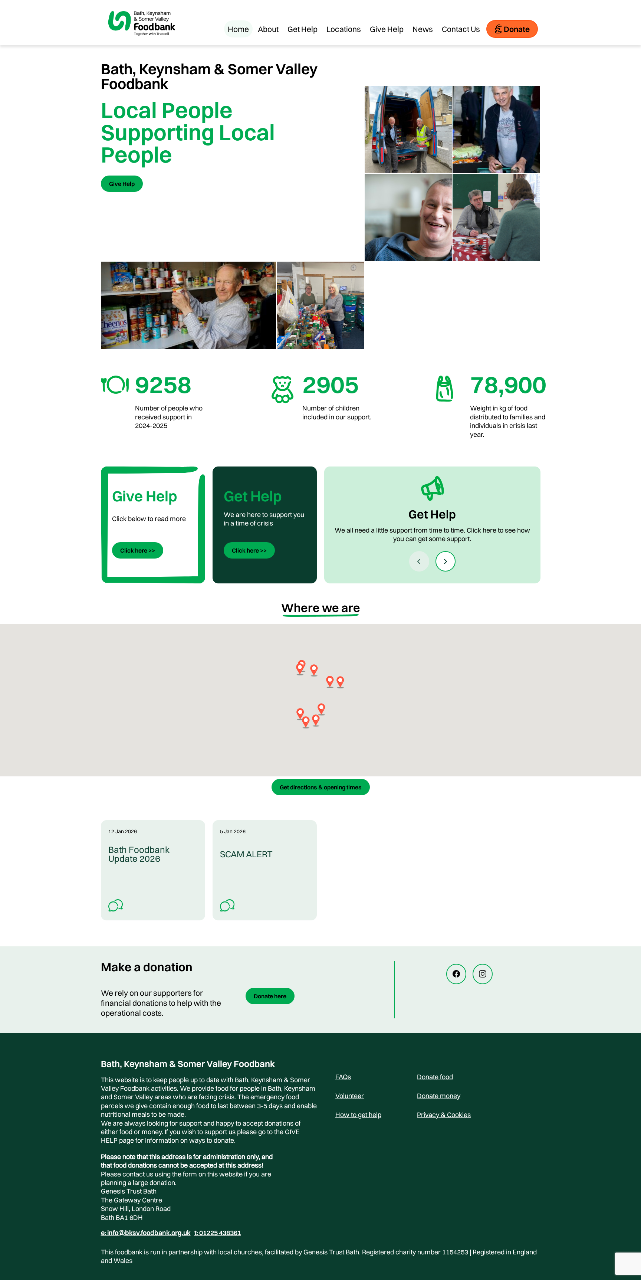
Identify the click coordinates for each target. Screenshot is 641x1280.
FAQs (343, 1077)
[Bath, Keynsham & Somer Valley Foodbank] (142, 41)
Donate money (438, 1095)
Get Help (302, 29)
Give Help (387, 29)
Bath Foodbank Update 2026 (139, 854)
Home (238, 29)
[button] (340, 682)
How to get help (358, 1114)
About (268, 29)
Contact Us (461, 29)
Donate (517, 29)
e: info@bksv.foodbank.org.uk (146, 1233)
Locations (343, 29)
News (422, 29)
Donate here (270, 996)
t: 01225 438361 (217, 1233)
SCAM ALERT (246, 853)
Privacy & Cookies (444, 1114)
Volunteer (349, 1095)
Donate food (435, 1077)
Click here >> (137, 550)
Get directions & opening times (321, 787)
